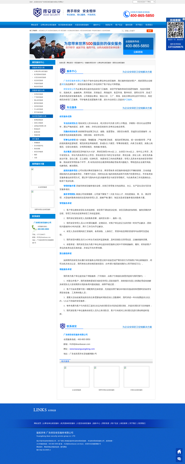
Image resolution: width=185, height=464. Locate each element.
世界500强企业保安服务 (42, 209)
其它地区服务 (38, 112)
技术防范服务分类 (39, 116)
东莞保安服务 (38, 94)
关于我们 (139, 25)
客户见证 (118, 25)
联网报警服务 (38, 120)
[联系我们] (179, 458)
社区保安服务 (38, 80)
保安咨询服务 (38, 151)
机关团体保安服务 (65, 25)
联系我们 (149, 25)
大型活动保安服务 (82, 25)
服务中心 (96, 25)
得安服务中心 (79, 63)
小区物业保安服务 (73, 30)
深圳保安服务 (38, 106)
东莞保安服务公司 (54, 30)
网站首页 (34, 25)
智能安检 (37, 135)
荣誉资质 (105, 423)
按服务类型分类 (38, 68)
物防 (35, 154)
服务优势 (129, 25)
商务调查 (37, 148)
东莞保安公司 (43, 30)
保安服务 (64, 30)
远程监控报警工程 (40, 126)
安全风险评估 (38, 145)
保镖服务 (37, 142)
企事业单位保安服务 (48, 25)
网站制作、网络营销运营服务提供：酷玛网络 (51, 447)
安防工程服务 (38, 123)
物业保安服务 (38, 86)
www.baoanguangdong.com (82, 349)
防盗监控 (37, 129)
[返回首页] (179, 451)
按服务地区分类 (38, 90)
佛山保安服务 (38, 100)
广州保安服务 (38, 97)
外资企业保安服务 (137, 390)
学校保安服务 (96, 30)
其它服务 (35, 139)
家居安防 (37, 132)
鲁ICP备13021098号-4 (43, 450)
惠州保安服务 (38, 103)
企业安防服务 (42, 187)
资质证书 (108, 25)
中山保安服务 (38, 109)
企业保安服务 (105, 30)
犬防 (35, 157)
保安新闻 (123, 423)
